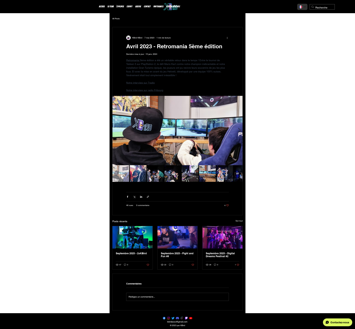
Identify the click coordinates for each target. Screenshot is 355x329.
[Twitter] (173, 318)
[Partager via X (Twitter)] (134, 196)
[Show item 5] (190, 173)
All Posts (116, 18)
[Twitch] (186, 318)
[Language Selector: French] (302, 7)
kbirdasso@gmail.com (177, 322)
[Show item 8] (242, 173)
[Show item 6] (207, 173)
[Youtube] (190, 318)
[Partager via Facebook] (127, 196)
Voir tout (239, 221)
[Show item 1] (120, 173)
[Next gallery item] (239, 130)
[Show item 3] (155, 173)
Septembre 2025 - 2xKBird (131, 253)
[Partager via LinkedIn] (141, 196)
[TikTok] (182, 318)
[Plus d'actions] (227, 37)
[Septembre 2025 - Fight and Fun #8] (178, 237)
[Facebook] (164, 318)
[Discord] (177, 318)
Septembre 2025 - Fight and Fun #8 (177, 255)
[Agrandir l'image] (177, 130)
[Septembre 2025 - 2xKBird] (132, 237)
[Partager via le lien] (148, 196)
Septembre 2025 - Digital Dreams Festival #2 (220, 255)
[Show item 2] (138, 173)
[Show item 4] (172, 173)
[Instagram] (168, 318)
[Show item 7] (224, 173)
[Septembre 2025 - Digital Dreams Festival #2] (222, 237)
